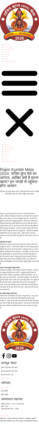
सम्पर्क (6, 59)
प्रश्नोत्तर (6, 54)
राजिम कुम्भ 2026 (9, 49)
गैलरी (5, 56)
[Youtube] (14, 356)
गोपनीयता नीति (4, 416)
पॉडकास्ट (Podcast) (10, 61)
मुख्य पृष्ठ (6, 44)
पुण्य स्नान (7, 52)
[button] (19, 103)
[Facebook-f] (3, 356)
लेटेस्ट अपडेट (8, 47)
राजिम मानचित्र (5, 378)
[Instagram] (8, 356)
